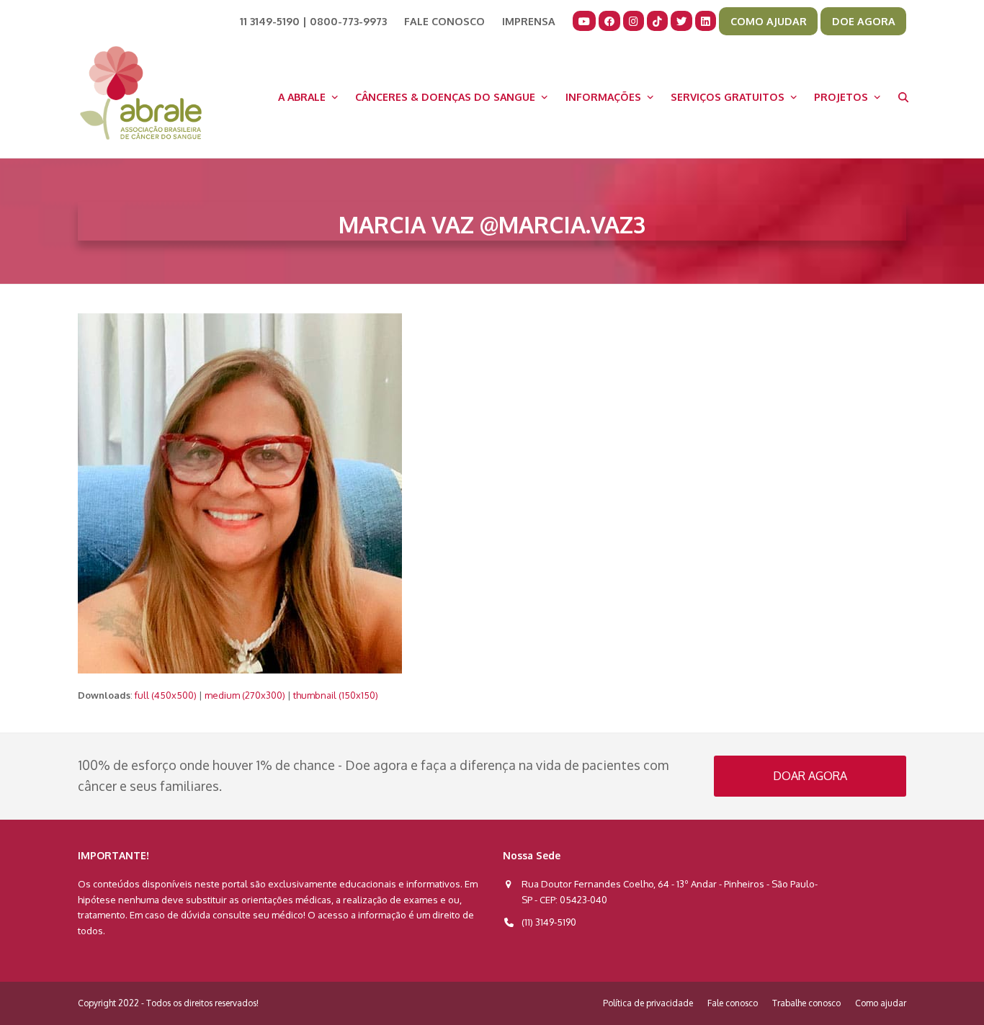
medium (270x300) (245, 695)
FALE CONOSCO (444, 20)
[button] (903, 97)
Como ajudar (880, 1003)
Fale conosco (732, 1003)
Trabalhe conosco (806, 1003)
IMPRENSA (528, 20)
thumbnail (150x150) (335, 695)
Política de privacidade (648, 1003)
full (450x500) (166, 695)
